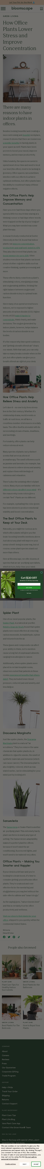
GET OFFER (29, 587)
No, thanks (29, 593)
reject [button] (24, 1164)
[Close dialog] (41, 572)
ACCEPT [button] (36, 1164)
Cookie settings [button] (10, 1164)
